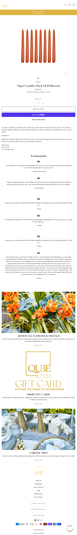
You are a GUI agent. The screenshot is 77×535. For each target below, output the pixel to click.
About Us (38, 481)
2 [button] (39, 78)
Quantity (38, 99)
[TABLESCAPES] (38, 429)
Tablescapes (38, 484)
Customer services (38, 509)
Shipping (35, 92)
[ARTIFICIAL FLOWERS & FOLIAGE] (38, 312)
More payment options (38, 119)
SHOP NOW (38, 345)
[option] (38, 45)
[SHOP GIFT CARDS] (38, 370)
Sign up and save (38, 503)
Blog (38, 490)
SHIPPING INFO (38, 515)
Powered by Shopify (38, 533)
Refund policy (38, 494)
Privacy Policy (38, 497)
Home (38, 82)
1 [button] (37, 78)
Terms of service (38, 487)
